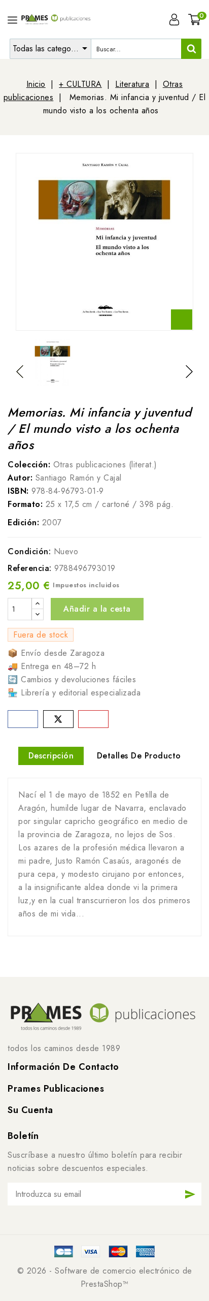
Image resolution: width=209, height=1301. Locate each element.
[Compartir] (23, 719)
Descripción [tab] (51, 755)
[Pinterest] (93, 719)
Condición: (29, 551)
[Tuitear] (58, 719)
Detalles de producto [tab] (139, 755)
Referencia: (30, 568)
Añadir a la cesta (97, 609)
